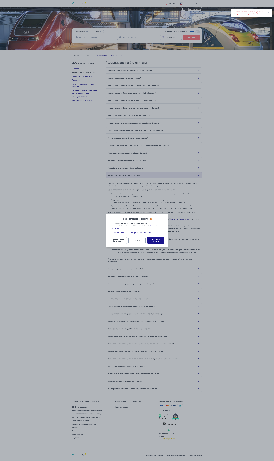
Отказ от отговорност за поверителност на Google (131, 233)
